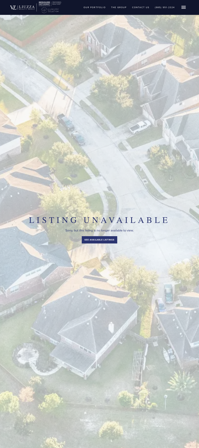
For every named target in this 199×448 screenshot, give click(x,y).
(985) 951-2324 (165, 7)
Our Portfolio (95, 7)
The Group (119, 7)
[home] (22, 7)
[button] (183, 7)
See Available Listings (99, 239)
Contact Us (140, 7)
